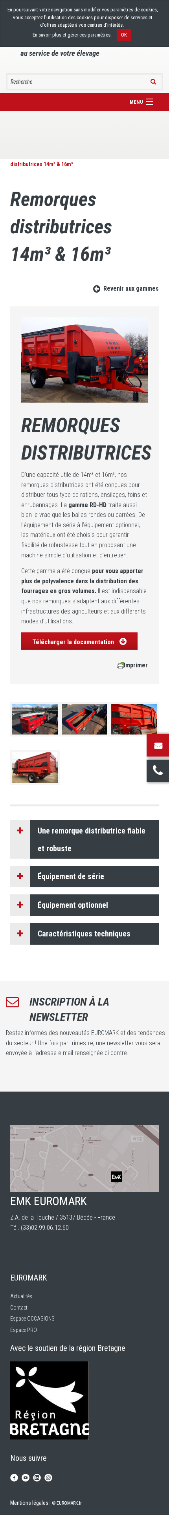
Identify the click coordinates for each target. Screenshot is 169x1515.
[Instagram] (48, 1477)
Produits (38, 156)
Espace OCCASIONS (32, 1318)
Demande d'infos (158, 745)
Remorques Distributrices (81, 156)
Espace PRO (23, 1330)
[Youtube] (25, 1477)
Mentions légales (29, 1503)
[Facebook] (14, 1477)
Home (17, 156)
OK (124, 35)
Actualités (21, 1296)
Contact (19, 1307)
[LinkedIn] (37, 1477)
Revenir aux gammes (131, 288)
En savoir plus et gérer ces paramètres (71, 35)
